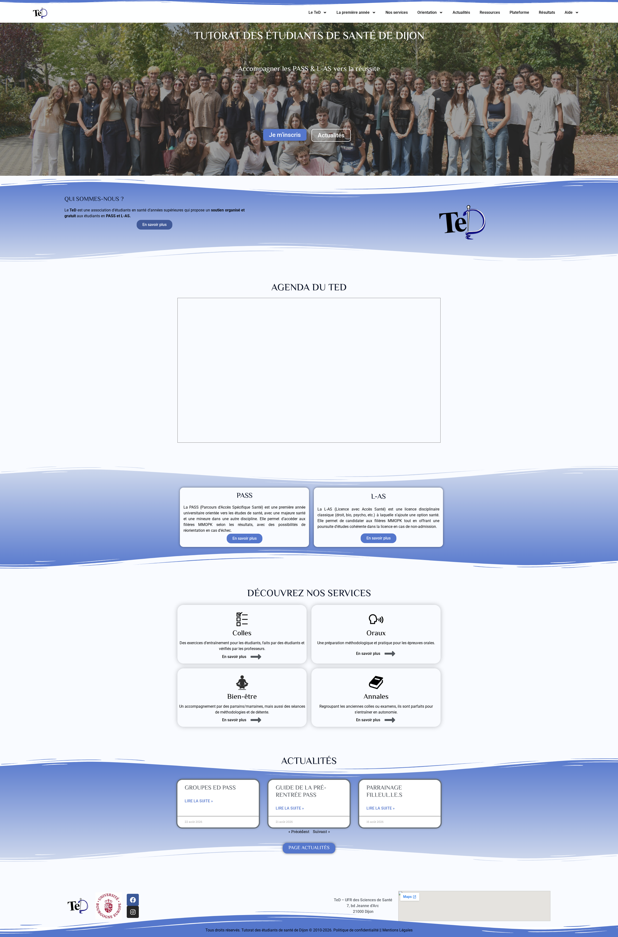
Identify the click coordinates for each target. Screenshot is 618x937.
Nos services (397, 12)
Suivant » (321, 831)
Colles (242, 633)
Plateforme (519, 12)
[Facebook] (133, 900)
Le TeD (315, 12)
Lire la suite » (199, 801)
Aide (569, 12)
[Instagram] (133, 912)
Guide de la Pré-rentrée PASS (301, 791)
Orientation (427, 12)
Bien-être (242, 697)
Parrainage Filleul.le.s (384, 791)
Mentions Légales (397, 930)
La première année (353, 12)
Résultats (547, 12)
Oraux (376, 633)
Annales (376, 697)
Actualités (461, 12)
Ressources (490, 12)
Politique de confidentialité (356, 930)
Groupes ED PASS (210, 788)
